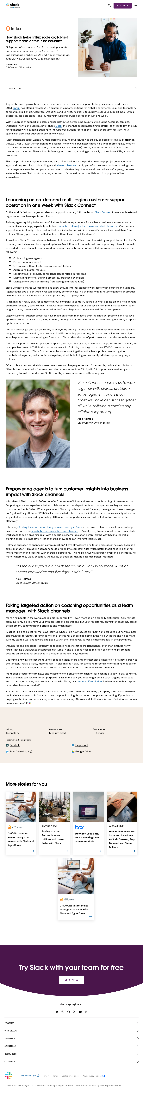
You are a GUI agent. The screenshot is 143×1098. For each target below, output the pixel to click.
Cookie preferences (70, 1076)
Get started (122, 5)
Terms (55, 1076)
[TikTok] (86, 1012)
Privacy (46, 1076)
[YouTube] (80, 1012)
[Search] (109, 6)
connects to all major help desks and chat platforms (87, 226)
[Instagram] (62, 1012)
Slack (58, 125)
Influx (16, 107)
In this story (13, 88)
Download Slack (28, 1075)
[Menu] (135, 5)
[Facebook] (68, 1012)
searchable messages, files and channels (54, 531)
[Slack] (13, 5)
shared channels (66, 165)
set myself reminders (90, 681)
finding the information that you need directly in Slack (50, 527)
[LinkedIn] (57, 1012)
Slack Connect (103, 212)
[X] (74, 1012)
